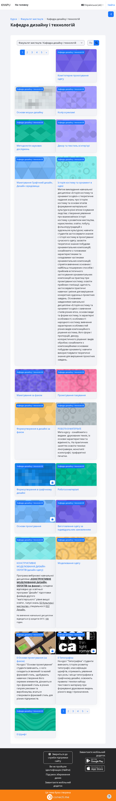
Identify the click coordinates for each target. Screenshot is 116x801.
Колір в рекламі (66, 112)
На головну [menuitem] (21, 4)
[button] (92, 5)
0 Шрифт (22, 734)
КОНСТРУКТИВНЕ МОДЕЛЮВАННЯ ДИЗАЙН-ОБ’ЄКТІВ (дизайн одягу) (31, 566)
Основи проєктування (29, 526)
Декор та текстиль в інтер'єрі (74, 145)
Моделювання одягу (69, 563)
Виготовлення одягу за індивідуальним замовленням (74, 528)
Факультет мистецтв (32, 19)
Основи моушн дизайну (30, 112)
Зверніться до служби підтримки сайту (58, 758)
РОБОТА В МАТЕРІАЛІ (69, 428)
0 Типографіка (65, 657)
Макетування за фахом (29, 395)
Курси (13, 19)
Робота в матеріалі (68, 489)
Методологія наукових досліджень (29, 147)
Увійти (111, 5)
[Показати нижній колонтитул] (109, 796)
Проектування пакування (72, 395)
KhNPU (5, 5)
